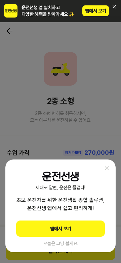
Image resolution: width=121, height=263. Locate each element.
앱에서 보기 (95, 10)
